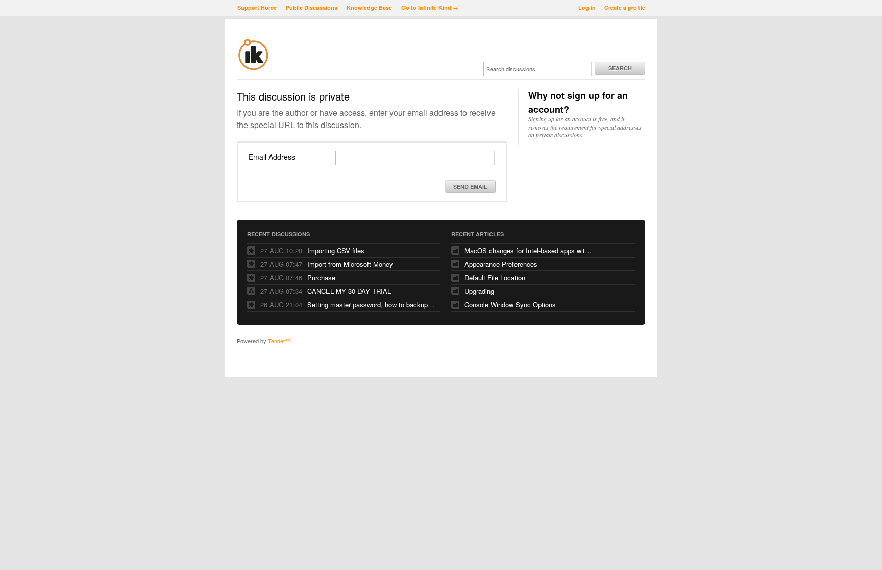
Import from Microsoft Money (350, 264)
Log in (587, 7)
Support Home (257, 7)
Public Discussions (311, 7)
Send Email (470, 186)
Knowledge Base (369, 7)
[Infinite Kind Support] (253, 68)
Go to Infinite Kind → (429, 7)
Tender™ (279, 341)
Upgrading (479, 291)
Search (620, 68)
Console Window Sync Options (510, 304)
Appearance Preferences (500, 264)
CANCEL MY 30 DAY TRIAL (349, 291)
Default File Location (494, 277)
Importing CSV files (335, 250)
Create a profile (624, 7)
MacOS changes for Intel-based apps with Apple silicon (528, 250)
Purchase (321, 277)
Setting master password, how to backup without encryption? (371, 304)
